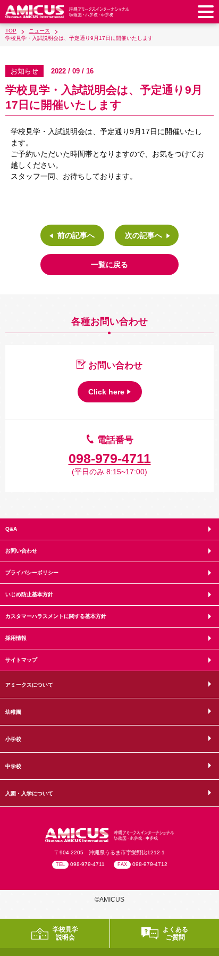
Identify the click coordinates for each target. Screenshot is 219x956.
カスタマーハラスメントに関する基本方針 (55, 616)
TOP (10, 31)
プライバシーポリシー (31, 572)
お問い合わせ (21, 551)
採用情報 (16, 638)
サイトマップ (21, 660)
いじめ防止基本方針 (29, 594)
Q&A (11, 529)
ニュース (39, 31)
